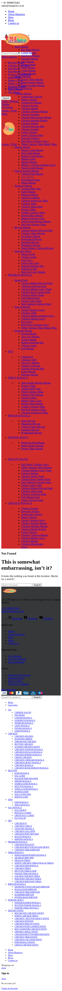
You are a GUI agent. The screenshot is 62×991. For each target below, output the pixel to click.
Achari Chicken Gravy (33, 310)
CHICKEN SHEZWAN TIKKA (28, 881)
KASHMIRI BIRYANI (24, 894)
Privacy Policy (15, 681)
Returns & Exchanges (19, 675)
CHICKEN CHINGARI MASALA (29, 760)
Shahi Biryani (28, 420)
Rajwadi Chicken (30, 138)
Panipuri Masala (29, 58)
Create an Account (9, 988)
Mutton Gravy (15, 80)
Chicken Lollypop (30, 365)
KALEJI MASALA (23, 836)
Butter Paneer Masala (32, 82)
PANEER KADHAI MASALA (28, 902)
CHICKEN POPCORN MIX (27, 834)
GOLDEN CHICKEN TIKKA (27, 876)
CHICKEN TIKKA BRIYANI (27, 892)
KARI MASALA (22, 773)
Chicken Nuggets (30, 114)
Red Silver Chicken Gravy (35, 141)
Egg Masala (14, 68)
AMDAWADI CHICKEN (25, 741)
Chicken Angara (29, 105)
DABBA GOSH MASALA (26, 783)
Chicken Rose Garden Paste (35, 292)
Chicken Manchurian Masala (36, 117)
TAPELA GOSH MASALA (26, 789)
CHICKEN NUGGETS (24, 844)
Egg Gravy (27, 260)
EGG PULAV (20, 818)
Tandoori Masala (23, 185)
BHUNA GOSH (21, 797)
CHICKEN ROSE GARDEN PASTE (30, 926)
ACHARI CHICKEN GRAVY (27, 747)
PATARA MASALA (23, 728)
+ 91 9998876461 (10, 608)
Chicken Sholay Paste (32, 295)
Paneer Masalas (23, 76)
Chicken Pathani (29, 123)
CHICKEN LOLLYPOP (25, 831)
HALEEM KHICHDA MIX (26, 778)
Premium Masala (16, 86)
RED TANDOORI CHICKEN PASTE (31, 929)
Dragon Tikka (28, 385)
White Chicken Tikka (32, 391)
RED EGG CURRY (23, 813)
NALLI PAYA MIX (23, 794)
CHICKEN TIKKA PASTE (26, 937)
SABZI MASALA (22, 731)
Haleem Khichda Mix (32, 266)
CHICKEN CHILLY (23, 826)
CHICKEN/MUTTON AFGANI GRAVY (32, 847)
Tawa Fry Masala (30, 336)
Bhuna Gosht (28, 254)
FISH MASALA (21, 802)
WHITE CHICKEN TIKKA (26, 916)
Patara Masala (28, 64)
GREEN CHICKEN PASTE (26, 945)
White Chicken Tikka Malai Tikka (39, 144)
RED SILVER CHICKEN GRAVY (29, 913)
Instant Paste (21, 280)
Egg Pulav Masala (30, 236)
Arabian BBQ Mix (31, 188)
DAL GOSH (20, 776)
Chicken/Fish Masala (32, 174)
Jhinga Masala (28, 182)
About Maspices (16, 634)
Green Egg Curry (30, 263)
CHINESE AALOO (23, 712)
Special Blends (22, 307)
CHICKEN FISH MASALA (26, 865)
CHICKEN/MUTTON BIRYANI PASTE (32, 934)
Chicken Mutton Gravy (33, 318)
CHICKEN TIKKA (23, 868)
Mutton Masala (22, 147)
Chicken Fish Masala (32, 394)
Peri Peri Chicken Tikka (33, 224)
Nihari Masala (28, 73)
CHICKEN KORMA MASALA (28, 754)
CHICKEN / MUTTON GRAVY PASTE (32, 918)
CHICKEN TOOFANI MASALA (29, 749)
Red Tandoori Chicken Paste (36, 304)
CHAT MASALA (22, 725)
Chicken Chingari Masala (34, 111)
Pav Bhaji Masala (30, 49)
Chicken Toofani (30, 129)
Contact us (13, 643)
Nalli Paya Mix (29, 269)
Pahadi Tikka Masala (32, 215)
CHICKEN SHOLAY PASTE (27, 923)
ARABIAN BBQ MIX (24, 857)
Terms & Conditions (18, 684)
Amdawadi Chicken (31, 96)
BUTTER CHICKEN (24, 744)
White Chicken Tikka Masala (36, 467)
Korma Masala (29, 333)
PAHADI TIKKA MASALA (26, 873)
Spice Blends (21, 46)
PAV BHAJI (20, 715)
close (3, 968)
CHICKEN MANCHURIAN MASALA (31, 768)
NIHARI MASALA (23, 781)
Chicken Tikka (29, 203)
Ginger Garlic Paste (31, 301)
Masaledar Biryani (30, 245)
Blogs (11, 640)
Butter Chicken (29, 99)
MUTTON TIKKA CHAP (26, 871)
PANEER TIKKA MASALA (27, 908)
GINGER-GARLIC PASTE (26, 931)
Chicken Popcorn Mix (32, 126)
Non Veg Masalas (17, 659)
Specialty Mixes (23, 251)
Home (11, 631)
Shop (10, 637)
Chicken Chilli (28, 313)
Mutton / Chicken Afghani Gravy (38, 165)
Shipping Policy (16, 678)
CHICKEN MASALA (24, 765)
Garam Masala (28, 52)
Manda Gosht (28, 159)
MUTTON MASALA (24, 786)
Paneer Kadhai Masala (33, 85)
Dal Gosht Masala (30, 153)
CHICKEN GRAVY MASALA (28, 762)
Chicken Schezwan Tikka (34, 200)
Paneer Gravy (15, 83)
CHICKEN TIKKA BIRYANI (27, 850)
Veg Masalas (14, 656)
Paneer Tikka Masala (32, 79)
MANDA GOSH (21, 791)
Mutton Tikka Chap (31, 400)
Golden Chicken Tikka (33, 212)
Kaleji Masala (28, 191)
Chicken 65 (27, 356)
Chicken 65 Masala (31, 102)
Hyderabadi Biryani (31, 239)
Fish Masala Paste (30, 179)
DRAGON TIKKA (22, 860)
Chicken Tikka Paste (32, 206)
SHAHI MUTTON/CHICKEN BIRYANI (32, 887)
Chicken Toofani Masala (34, 523)
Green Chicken (29, 132)
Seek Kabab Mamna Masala (36, 221)
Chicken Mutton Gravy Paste (36, 289)
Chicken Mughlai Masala (34, 120)
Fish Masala (14, 71)
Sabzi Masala (28, 67)
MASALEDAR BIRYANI (26, 889)
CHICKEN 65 (21, 823)
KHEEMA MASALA (24, 839)
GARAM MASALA (23, 717)
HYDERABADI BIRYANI (26, 897)
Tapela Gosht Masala (32, 168)
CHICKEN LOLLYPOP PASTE (28, 939)
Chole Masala (28, 70)
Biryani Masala (16, 62)
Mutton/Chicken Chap (32, 218)
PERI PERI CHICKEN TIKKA (28, 879)
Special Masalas (16, 662)
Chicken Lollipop (30, 197)
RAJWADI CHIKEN (23, 739)
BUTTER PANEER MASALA (28, 905)
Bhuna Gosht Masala (32, 150)
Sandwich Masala (30, 55)
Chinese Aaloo (29, 257)
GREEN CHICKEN (23, 757)
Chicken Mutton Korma (33, 529)
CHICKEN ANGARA (24, 736)
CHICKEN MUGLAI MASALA (28, 752)
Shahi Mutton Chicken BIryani (37, 248)
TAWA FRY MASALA (24, 828)
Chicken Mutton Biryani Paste (37, 230)
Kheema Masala (29, 194)
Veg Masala (14, 92)
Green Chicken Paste (32, 135)
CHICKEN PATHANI (24, 921)
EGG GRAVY (20, 810)
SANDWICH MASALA (25, 720)
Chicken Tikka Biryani (33, 233)
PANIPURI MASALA (24, 723)
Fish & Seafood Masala (27, 171)
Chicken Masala (23, 93)
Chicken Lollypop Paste (33, 286)
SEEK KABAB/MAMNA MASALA (30, 855)
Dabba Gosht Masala (32, 156)
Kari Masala (27, 348)
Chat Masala (27, 61)
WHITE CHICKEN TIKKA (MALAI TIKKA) (34, 863)
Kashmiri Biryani (30, 242)
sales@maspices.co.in (12, 611)
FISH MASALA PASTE (25, 942)
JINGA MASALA (22, 805)
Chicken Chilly (29, 359)
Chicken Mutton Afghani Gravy (38, 315)
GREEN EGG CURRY (24, 815)
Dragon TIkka (28, 209)
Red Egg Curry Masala (33, 272)
